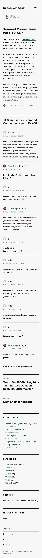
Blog (5, 539)
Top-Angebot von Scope (15, 435)
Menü (35, 8)
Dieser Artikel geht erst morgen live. (21, 423)
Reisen (8, 474)
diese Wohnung (29, 39)
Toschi (11, 133)
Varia (7, 480)
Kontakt (6, 545)
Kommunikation (12, 465)
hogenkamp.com (14, 8)
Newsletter (8, 534)
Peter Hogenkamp (13, 105)
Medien (8, 471)
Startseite (7, 529)
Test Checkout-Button (14, 429)
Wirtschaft (10, 483)
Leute (5, 108)
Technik (9, 477)
